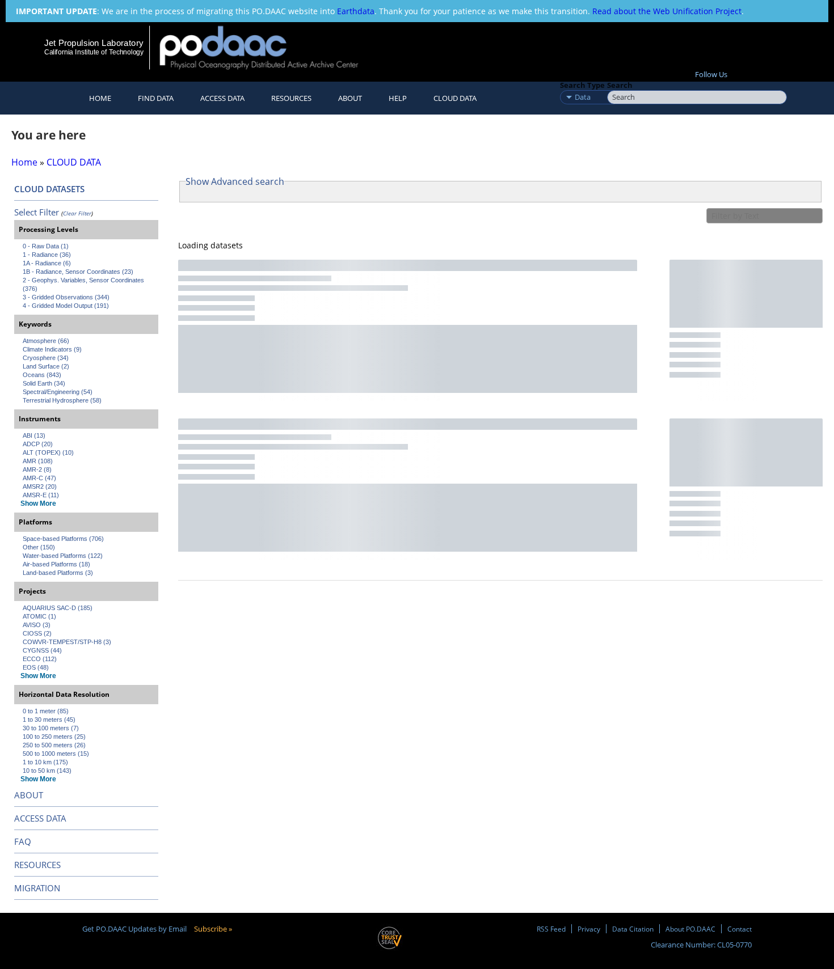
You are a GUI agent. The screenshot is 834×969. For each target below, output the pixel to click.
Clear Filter (77, 213)
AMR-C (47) (39, 478)
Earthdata (355, 11)
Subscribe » (213, 929)
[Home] (268, 47)
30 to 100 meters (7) (51, 728)
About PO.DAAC (690, 928)
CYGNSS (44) (42, 650)
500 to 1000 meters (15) (56, 753)
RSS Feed (551, 928)
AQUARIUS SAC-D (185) (57, 607)
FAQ (22, 841)
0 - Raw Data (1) (46, 246)
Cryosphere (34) (46, 357)
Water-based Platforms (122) (63, 555)
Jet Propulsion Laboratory (93, 43)
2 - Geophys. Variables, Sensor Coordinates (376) (84, 284)
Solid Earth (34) (44, 383)
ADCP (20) (38, 444)
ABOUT (28, 795)
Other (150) (39, 547)
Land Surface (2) (46, 366)
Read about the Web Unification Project (667, 11)
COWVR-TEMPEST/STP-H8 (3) (67, 641)
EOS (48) (36, 667)
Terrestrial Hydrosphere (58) (62, 400)
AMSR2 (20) (40, 486)
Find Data (156, 98)
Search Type (582, 85)
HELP (398, 98)
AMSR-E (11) (41, 495)
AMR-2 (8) (37, 469)
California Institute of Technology (94, 52)
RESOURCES (291, 98)
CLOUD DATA (455, 98)
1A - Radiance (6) (47, 263)
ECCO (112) (40, 658)
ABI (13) (34, 435)
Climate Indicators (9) (52, 349)
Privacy (589, 928)
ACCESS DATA (40, 818)
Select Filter (36, 212)
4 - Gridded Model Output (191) (66, 305)
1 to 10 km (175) (45, 762)
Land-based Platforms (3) (58, 572)
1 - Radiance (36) (47, 254)
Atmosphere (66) (46, 340)
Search (620, 85)
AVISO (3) (36, 624)
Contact (739, 928)
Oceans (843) (42, 374)
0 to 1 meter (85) (46, 711)
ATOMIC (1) (39, 616)
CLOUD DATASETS (49, 188)
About (350, 98)
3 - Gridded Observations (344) (66, 297)
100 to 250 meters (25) (54, 736)
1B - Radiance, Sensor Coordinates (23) (78, 271)
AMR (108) (38, 461)
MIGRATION (37, 888)
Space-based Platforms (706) (63, 538)
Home (100, 98)
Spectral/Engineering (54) (57, 391)
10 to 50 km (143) (47, 770)
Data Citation (633, 928)
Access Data (222, 98)
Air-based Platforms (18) (56, 564)
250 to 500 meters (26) (54, 745)
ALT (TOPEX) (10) (48, 452)
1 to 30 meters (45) (49, 719)
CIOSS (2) (37, 633)
